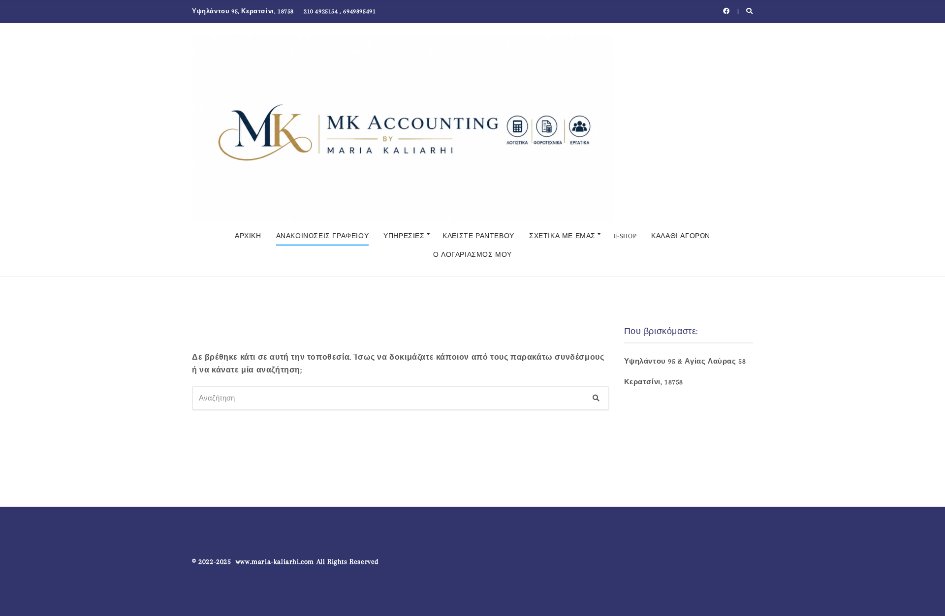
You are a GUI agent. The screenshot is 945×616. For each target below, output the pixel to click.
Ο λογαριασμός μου (472, 254)
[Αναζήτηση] (596, 398)
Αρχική (248, 236)
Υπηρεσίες (403, 236)
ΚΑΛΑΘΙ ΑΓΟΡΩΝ (680, 236)
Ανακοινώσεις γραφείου (322, 236)
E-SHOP (625, 236)
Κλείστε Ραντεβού (478, 236)
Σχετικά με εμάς (562, 236)
